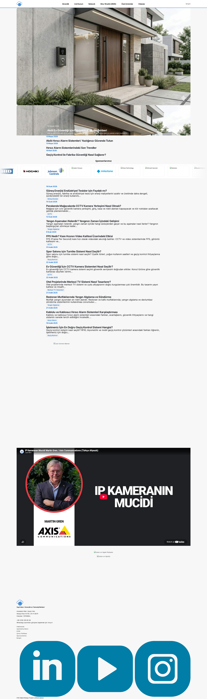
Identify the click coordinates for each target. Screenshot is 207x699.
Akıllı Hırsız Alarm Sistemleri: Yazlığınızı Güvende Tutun (79, 140)
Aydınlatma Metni (22, 629)
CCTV (49, 214)
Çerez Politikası (22, 633)
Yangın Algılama (53, 229)
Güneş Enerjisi (52, 199)
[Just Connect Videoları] (103, 392)
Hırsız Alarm (52, 320)
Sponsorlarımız (22, 636)
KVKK (18, 631)
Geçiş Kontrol (52, 259)
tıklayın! (50, 622)
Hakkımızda (20, 626)
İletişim (188, 4)
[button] (182, 4)
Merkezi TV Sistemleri (55, 290)
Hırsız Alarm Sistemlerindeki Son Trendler (71, 147)
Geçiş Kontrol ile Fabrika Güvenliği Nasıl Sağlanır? (76, 154)
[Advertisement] (103, 584)
